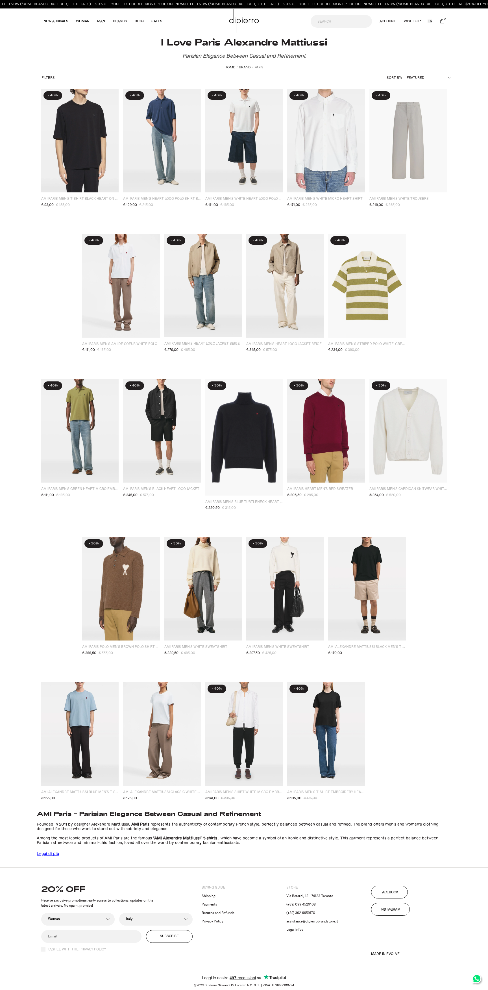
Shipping (208, 896)
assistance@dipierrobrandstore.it (312, 921)
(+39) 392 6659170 (300, 913)
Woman (83, 21)
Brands (120, 21)
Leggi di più (48, 854)
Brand (245, 67)
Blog (139, 21)
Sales (156, 21)
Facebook (389, 892)
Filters (48, 78)
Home (230, 67)
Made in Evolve (385, 954)
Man (101, 21)
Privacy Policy (212, 921)
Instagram (390, 910)
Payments (209, 904)
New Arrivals (55, 21)
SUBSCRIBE (169, 936)
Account (388, 21)
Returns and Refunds (218, 913)
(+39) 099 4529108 (301, 904)
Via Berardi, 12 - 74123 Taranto (309, 896)
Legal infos (294, 930)
